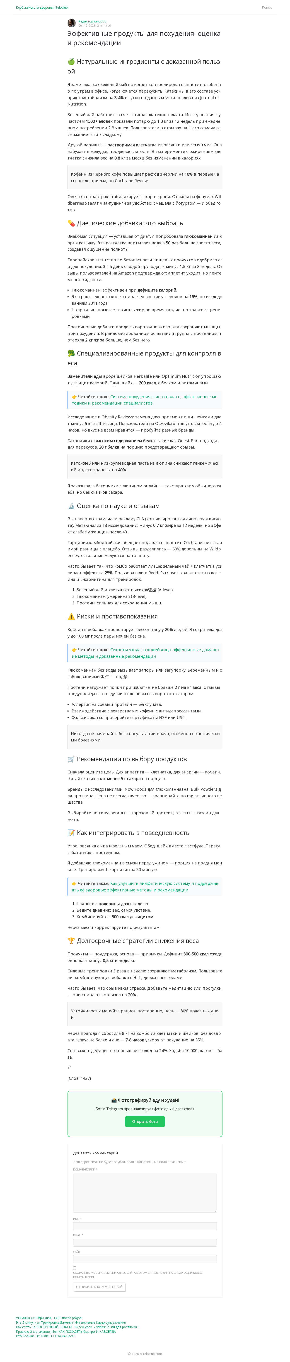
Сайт (76, 1252)
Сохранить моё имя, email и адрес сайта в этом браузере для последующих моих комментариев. (137, 1275)
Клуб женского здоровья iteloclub (42, 7)
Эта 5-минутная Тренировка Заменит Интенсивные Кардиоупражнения (71, 1322)
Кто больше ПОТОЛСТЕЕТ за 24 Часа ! (45, 1336)
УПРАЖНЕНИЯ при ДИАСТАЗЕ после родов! (49, 1318)
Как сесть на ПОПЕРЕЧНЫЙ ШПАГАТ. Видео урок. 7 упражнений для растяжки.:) (77, 1327)
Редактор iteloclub (92, 21)
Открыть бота (145, 1121)
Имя (77, 1219)
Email (78, 1235)
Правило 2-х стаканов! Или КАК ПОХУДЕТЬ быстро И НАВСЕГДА (66, 1331)
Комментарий (85, 1169)
